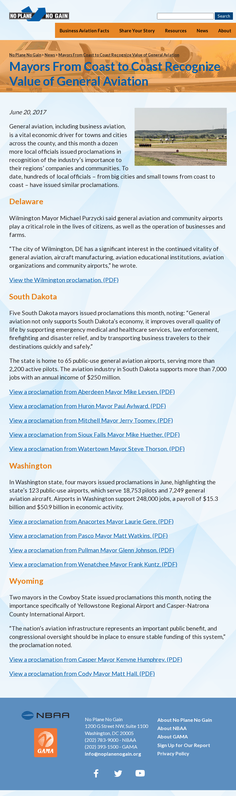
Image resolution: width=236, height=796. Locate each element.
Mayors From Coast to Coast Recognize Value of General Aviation (118, 54)
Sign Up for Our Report (183, 745)
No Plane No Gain (25, 54)
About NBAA (172, 728)
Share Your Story (137, 30)
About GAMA (172, 736)
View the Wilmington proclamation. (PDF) (64, 279)
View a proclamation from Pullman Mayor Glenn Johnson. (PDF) (91, 550)
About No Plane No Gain (184, 720)
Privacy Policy (173, 753)
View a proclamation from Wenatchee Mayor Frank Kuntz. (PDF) (93, 564)
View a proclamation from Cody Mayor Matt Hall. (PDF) (82, 673)
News (202, 30)
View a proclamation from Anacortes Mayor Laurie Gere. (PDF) (91, 521)
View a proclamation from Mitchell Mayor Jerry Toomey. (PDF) (91, 420)
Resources (176, 30)
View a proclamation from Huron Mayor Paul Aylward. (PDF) (87, 405)
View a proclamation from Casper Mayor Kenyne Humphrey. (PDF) (95, 659)
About (224, 30)
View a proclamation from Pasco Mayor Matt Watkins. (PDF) (88, 535)
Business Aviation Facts (84, 30)
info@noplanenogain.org (113, 754)
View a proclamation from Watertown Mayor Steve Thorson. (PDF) (97, 448)
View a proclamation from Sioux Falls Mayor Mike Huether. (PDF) (94, 434)
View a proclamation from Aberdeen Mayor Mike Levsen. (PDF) (92, 391)
